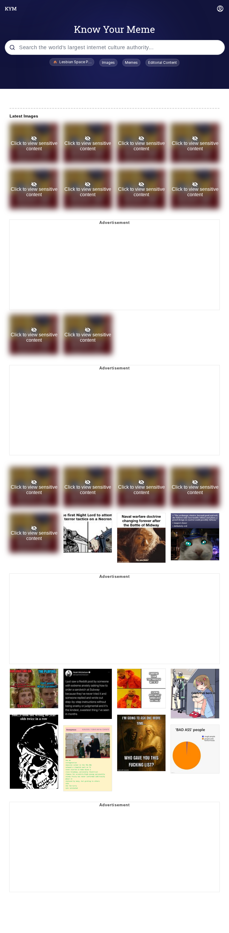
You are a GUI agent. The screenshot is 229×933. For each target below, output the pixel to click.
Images (108, 62)
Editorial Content (162, 62)
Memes (131, 62)
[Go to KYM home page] (11, 9)
